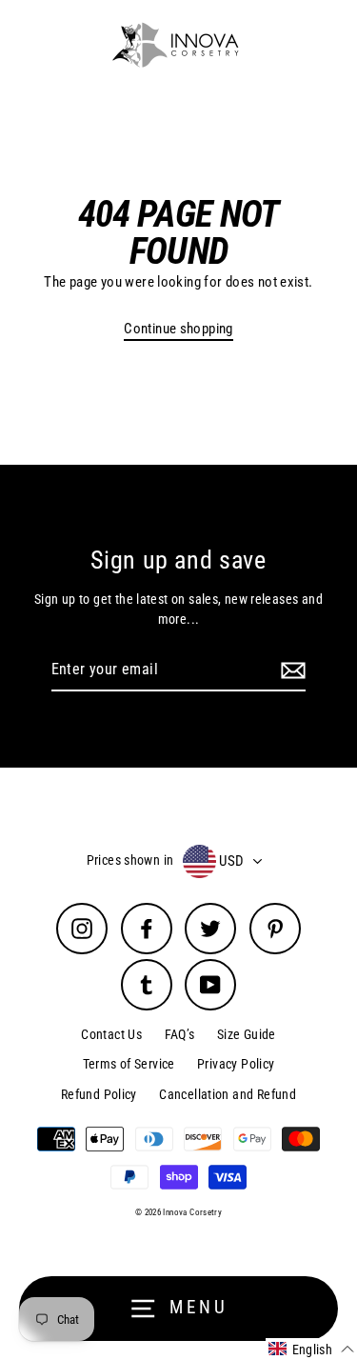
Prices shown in (130, 860)
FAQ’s (180, 1034)
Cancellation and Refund (227, 1094)
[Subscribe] (290, 670)
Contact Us (111, 1034)
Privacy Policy (235, 1063)
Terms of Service (129, 1063)
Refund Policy (99, 1094)
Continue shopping (178, 328)
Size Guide (246, 1034)
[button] (311, 1349)
